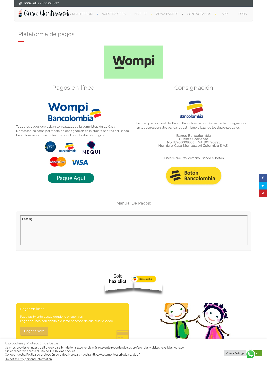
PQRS (242, 14)
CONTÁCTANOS (199, 14)
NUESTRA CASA (114, 14)
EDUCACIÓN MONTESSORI (73, 14)
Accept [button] (256, 353)
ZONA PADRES (167, 14)
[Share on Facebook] (263, 178)
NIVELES (140, 14)
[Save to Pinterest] (263, 193)
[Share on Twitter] (263, 186)
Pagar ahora (34, 331)
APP (225, 14)
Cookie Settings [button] (235, 353)
